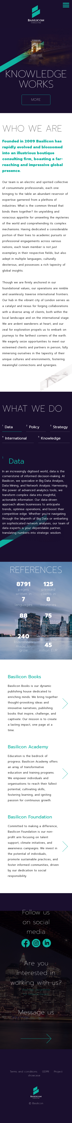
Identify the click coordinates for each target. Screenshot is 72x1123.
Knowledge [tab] (51, 438)
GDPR (45, 1072)
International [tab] (16, 438)
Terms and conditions (23, 1072)
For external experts (36, 994)
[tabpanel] (36, 495)
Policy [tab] (34, 427)
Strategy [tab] (60, 427)
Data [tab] (9, 427)
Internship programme (36, 990)
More (36, 99)
